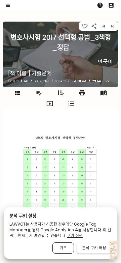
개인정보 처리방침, (112, 257)
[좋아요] (84, 26)
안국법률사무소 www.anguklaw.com (113, 249)
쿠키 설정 (115, 258)
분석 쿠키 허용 (94, 248)
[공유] (93, 26)
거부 (63, 248)
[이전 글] (103, 26)
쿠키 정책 (75, 235)
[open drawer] (8, 5)
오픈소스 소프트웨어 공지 (113, 259)
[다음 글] (112, 26)
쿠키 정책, (112, 258)
